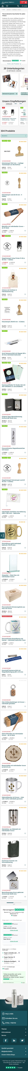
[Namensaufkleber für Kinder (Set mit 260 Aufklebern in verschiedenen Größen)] (13, 373)
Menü (25, 6)
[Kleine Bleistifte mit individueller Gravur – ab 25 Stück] (13, 722)
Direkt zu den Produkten (13, 64)
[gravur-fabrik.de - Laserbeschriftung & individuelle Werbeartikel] (7, 2)
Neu (16, 103)
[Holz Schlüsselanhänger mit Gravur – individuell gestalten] (13, 690)
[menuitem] (24, 6)
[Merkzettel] (7, 6)
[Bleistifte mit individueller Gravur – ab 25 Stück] (13, 214)
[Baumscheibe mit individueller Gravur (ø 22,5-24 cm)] (13, 754)
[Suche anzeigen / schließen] (18, 6)
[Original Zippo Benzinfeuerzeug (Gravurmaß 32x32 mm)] (13, 405)
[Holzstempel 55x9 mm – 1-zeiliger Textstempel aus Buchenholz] (13, 151)
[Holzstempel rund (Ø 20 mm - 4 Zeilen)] (13, 183)
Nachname (5, 1057)
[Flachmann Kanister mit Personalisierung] (13, 849)
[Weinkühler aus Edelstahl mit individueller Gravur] (13, 817)
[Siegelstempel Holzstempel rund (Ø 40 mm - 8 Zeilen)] (13, 468)
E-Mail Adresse (6, 1046)
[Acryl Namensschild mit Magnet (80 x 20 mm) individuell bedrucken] (13, 341)
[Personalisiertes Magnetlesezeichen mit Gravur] (13, 436)
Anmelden (14, 1063)
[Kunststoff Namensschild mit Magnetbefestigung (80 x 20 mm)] (13, 658)
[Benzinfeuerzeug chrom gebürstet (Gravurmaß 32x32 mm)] (13, 880)
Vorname (5, 1052)
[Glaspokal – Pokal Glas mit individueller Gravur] (13, 563)
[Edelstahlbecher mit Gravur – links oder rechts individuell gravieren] (13, 785)
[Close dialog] (25, 1037)
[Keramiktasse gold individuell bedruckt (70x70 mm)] (13, 532)
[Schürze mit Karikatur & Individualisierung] (13, 278)
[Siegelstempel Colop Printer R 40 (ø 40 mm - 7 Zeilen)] (8, 112)
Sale (20, 103)
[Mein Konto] (2, 6)
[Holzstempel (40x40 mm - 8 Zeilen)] (13, 310)
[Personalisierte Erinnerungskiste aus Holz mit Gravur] (13, 595)
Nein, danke (14, 1067)
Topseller (9, 103)
